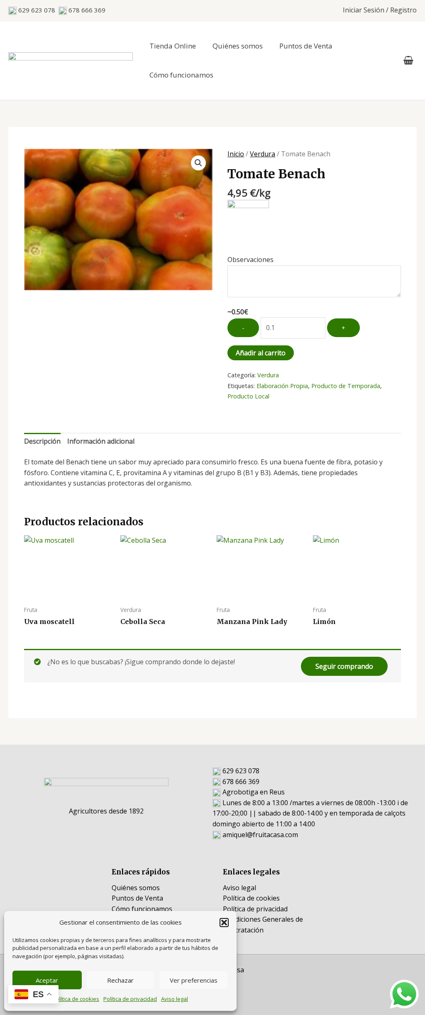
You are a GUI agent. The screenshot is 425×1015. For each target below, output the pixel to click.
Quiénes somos (237, 46)
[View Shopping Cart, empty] (408, 60)
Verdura (262, 153)
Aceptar (47, 980)
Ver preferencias (193, 980)
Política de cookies (76, 999)
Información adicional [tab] (100, 441)
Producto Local (248, 396)
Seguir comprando (344, 666)
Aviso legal (174, 999)
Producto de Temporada (345, 386)
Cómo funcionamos (181, 75)
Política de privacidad (130, 999)
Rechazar (120, 980)
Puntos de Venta (305, 46)
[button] (224, 922)
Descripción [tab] (42, 441)
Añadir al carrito (261, 352)
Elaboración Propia (282, 386)
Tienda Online (172, 46)
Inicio (235, 153)
